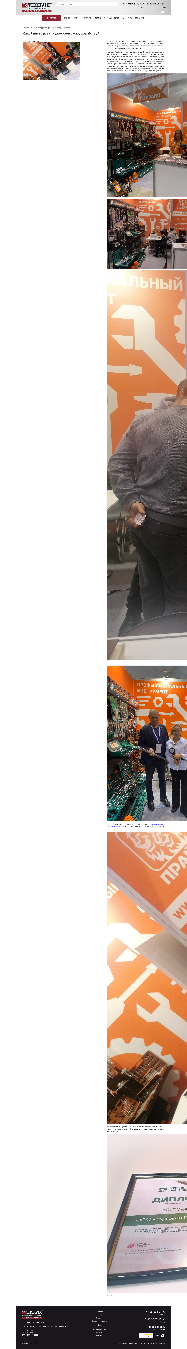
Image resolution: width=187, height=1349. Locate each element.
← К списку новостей (31, 41)
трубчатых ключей (126, 64)
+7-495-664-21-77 (133, 3)
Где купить (127, 18)
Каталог (52, 18)
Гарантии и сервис (99, 1321)
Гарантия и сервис (92, 18)
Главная (27, 28)
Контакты (139, 18)
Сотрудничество (111, 18)
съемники (120, 71)
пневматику (136, 66)
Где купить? (99, 1332)
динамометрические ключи (135, 71)
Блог (99, 1325)
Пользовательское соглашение (153, 1343)
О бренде (66, 18)
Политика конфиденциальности (126, 1343)
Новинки (77, 18)
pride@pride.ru (157, 1326)
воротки (157, 71)
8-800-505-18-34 (157, 3)
